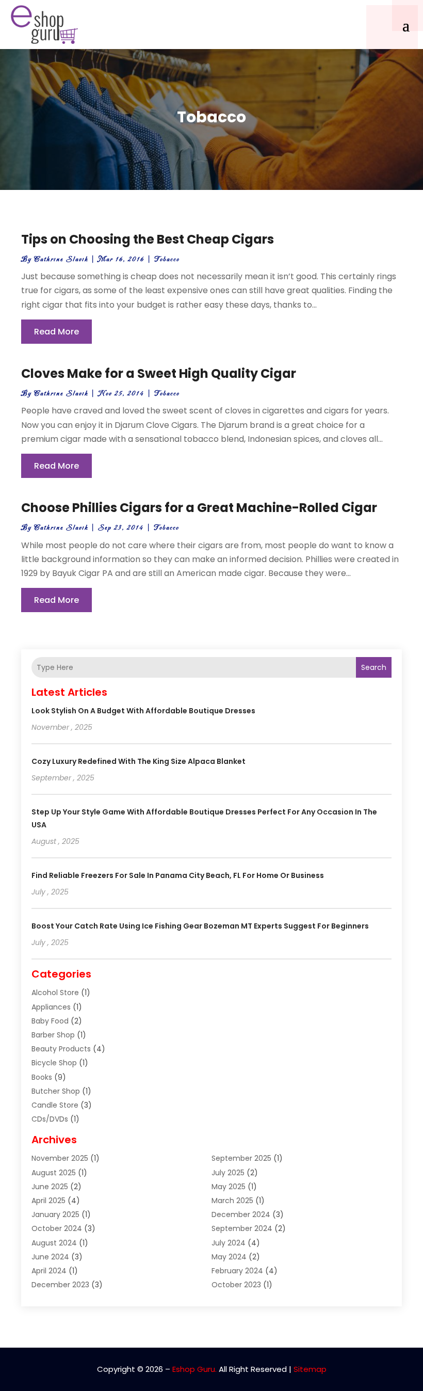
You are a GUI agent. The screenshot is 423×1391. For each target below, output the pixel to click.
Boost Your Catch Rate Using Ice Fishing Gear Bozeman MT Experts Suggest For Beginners (200, 926)
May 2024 (229, 1257)
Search (373, 667)
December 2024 (241, 1214)
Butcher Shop (55, 1091)
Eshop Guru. (194, 1369)
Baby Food (50, 1021)
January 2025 (55, 1214)
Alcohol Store (55, 992)
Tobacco (167, 259)
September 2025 (241, 1158)
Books (41, 1077)
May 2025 (229, 1186)
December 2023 (60, 1285)
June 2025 (49, 1186)
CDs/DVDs (49, 1119)
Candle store (54, 1105)
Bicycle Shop (54, 1063)
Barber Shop (53, 1035)
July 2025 (228, 1173)
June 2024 (50, 1257)
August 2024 (54, 1243)
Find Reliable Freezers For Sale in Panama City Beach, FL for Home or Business (177, 875)
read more (56, 332)
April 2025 (48, 1200)
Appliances (51, 1007)
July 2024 (229, 1243)
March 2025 (232, 1200)
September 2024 (242, 1228)
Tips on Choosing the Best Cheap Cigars (147, 239)
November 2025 (59, 1158)
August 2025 (53, 1173)
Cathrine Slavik (61, 259)
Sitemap (310, 1369)
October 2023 (236, 1285)
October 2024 (56, 1228)
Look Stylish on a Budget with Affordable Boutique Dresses (143, 711)
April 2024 (49, 1271)
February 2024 (237, 1271)
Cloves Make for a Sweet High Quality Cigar (158, 373)
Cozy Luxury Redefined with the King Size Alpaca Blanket (138, 761)
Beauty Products (61, 1049)
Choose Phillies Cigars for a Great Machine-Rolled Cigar (199, 507)
